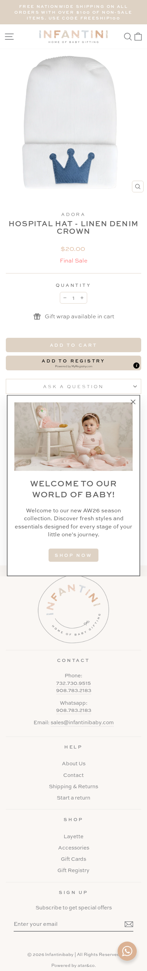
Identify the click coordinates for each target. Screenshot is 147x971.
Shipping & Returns (73, 786)
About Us (73, 763)
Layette (73, 836)
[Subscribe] (128, 924)
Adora (73, 214)
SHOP (73, 819)
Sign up (74, 892)
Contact (73, 775)
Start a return (73, 797)
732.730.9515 (73, 683)
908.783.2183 (73, 690)
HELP (73, 747)
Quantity (74, 285)
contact (73, 660)
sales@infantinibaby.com (82, 722)
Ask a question (73, 386)
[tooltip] (136, 365)
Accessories (73, 847)
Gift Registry (73, 870)
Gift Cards (73, 859)
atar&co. (87, 965)
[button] (73, 363)
